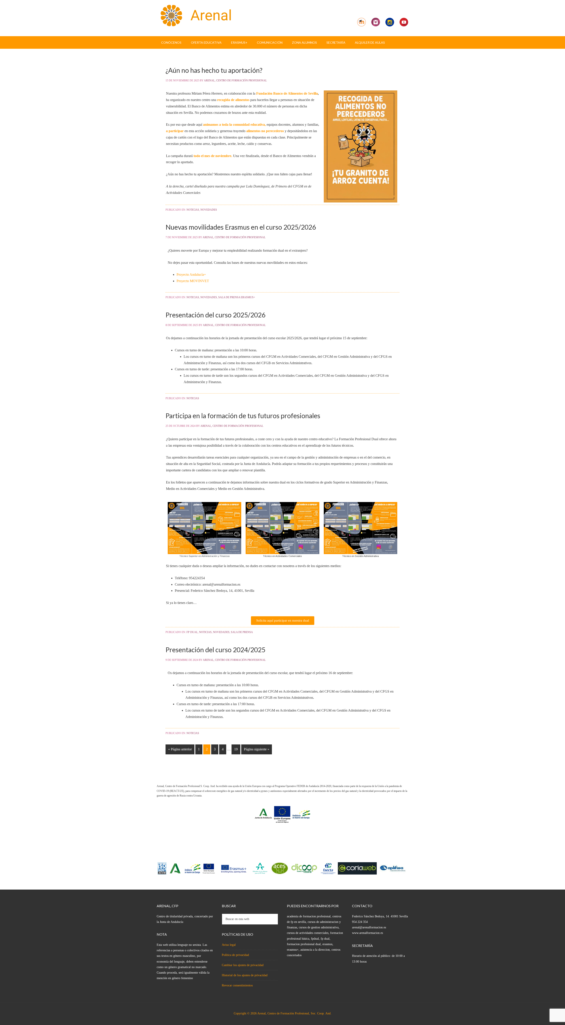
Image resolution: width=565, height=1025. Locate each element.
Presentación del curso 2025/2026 (215, 315)
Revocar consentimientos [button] (237, 985)
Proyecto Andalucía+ (191, 274)
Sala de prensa (242, 632)
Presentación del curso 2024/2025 (215, 650)
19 (236, 749)
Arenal (194, 15)
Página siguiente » (256, 749)
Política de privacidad (235, 955)
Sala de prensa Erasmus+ (236, 297)
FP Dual (192, 632)
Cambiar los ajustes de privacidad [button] (243, 965)
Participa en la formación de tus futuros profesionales (243, 416)
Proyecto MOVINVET (193, 281)
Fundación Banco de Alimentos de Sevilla (287, 93)
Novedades (208, 209)
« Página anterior (180, 749)
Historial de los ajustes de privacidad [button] (244, 975)
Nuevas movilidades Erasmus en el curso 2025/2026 (241, 227)
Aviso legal (229, 944)
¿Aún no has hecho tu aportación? (214, 70)
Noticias (192, 209)
